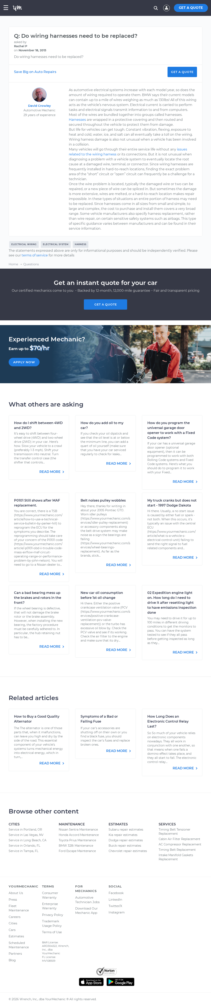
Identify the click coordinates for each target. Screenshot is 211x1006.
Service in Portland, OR (25, 829)
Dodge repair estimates (126, 840)
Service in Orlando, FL (24, 845)
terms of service (35, 255)
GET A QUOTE (191, 8)
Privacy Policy (52, 915)
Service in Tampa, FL (23, 851)
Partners (15, 953)
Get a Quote (182, 72)
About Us (16, 893)
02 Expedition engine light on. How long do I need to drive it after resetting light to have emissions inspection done (171, 603)
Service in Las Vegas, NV (26, 835)
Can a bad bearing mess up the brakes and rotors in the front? (37, 598)
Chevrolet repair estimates (128, 851)
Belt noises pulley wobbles (103, 500)
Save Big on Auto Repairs (35, 72)
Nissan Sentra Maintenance (78, 829)
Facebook (116, 893)
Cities (13, 923)
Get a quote (105, 304)
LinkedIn (115, 899)
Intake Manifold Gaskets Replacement (176, 857)
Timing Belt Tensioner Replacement (174, 832)
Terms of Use (52, 932)
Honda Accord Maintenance (79, 835)
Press (13, 899)
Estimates (16, 936)
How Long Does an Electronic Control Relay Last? (168, 721)
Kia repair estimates (123, 835)
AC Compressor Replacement (180, 844)
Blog (12, 960)
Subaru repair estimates (126, 829)
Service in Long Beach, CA (27, 840)
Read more (50, 472)
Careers (14, 917)
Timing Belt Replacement (177, 850)
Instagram (117, 912)
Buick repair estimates (125, 845)
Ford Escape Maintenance (77, 851)
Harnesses (77, 120)
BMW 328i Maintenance (76, 845)
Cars (12, 930)
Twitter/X (115, 906)
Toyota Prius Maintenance (77, 840)
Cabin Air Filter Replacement (179, 839)
